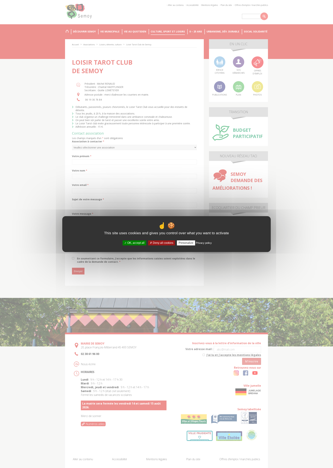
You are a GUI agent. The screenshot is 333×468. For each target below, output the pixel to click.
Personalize (186, 242)
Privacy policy (204, 242)
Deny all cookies (162, 242)
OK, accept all (135, 242)
